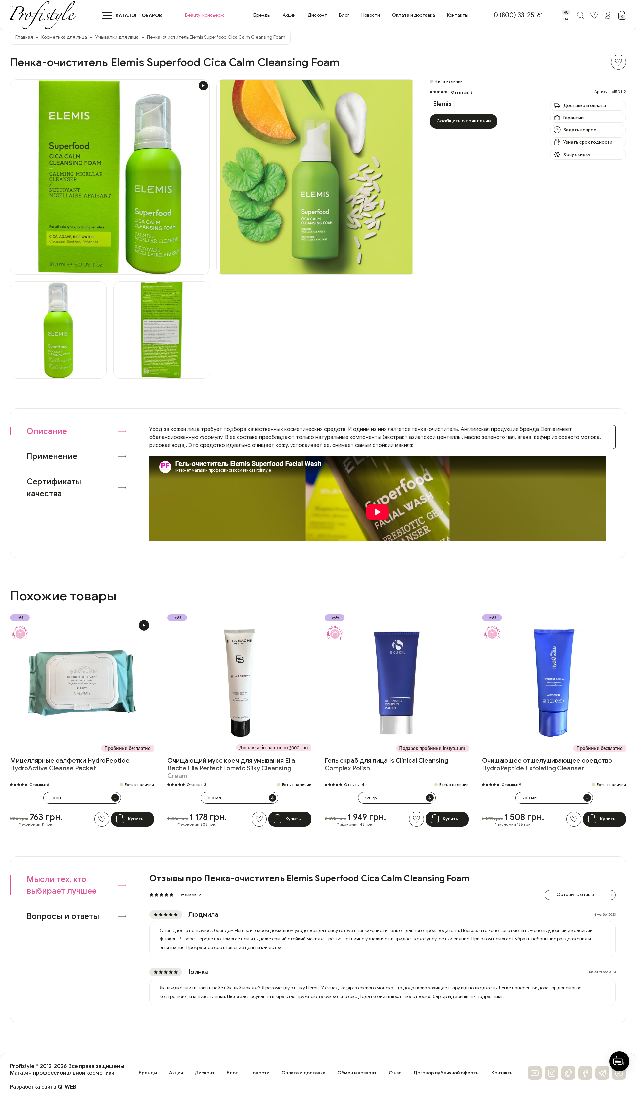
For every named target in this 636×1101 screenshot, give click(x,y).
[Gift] (20, 633)
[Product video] (144, 625)
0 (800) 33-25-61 (518, 15)
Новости (370, 15)
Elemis (442, 104)
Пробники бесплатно (127, 748)
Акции (289, 15)
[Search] (580, 15)
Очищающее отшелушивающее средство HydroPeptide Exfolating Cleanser (547, 764)
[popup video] (203, 85)
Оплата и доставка (413, 15)
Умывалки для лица (117, 37)
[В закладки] (618, 62)
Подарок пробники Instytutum (432, 748)
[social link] (535, 1073)
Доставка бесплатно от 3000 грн (273, 747)
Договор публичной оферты (446, 1073)
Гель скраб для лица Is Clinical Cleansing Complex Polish (386, 764)
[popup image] (110, 177)
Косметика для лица (64, 37)
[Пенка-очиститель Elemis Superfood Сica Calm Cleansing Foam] (58, 330)
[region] (382, 483)
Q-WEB (67, 1087)
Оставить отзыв (575, 894)
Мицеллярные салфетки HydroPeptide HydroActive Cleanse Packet (70, 764)
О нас (395, 1073)
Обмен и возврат (357, 1073)
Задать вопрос (579, 130)
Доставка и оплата (584, 105)
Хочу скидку (576, 154)
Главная (24, 37)
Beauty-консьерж (204, 15)
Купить (136, 819)
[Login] (594, 15)
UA (566, 18)
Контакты (457, 15)
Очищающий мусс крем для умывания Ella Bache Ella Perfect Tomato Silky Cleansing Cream (231, 768)
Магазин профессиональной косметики (62, 1073)
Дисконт (317, 15)
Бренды (262, 15)
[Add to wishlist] (101, 819)
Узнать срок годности (587, 142)
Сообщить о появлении (463, 121)
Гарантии (573, 117)
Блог (344, 15)
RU (566, 12)
